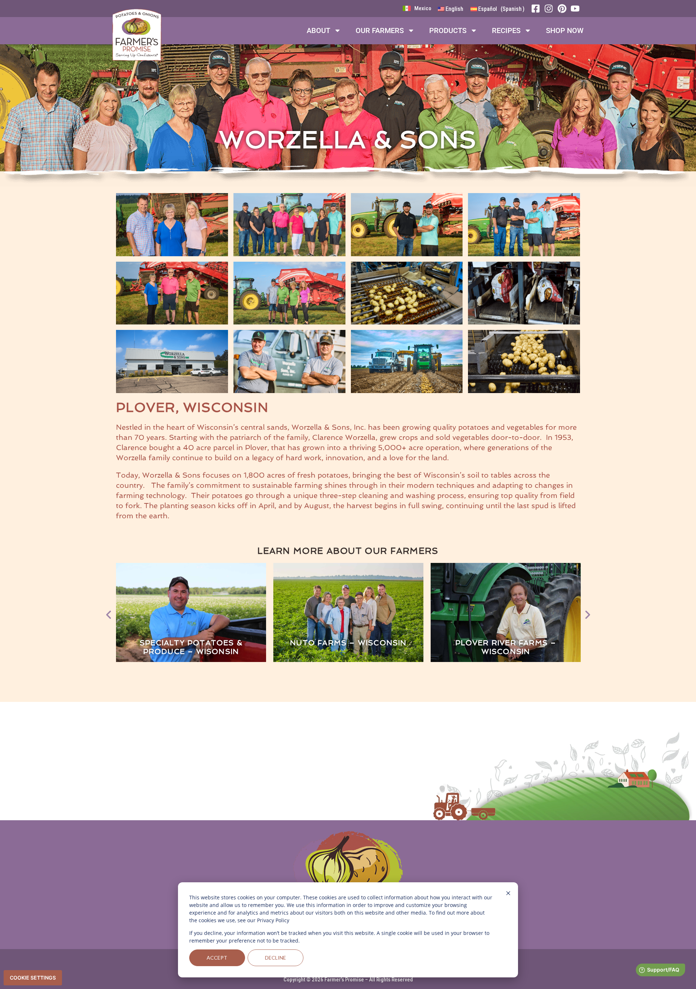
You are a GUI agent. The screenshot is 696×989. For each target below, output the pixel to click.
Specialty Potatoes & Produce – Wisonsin (191, 647)
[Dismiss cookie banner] (508, 894)
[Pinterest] (564, 8)
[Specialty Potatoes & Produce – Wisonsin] (191, 613)
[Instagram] (550, 8)
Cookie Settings (33, 977)
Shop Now (565, 30)
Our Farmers (380, 30)
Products (448, 30)
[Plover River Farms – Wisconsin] (506, 613)
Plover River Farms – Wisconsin (505, 647)
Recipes (506, 30)
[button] (108, 612)
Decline (275, 958)
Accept (217, 958)
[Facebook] (537, 8)
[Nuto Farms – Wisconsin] (348, 613)
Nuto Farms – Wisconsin (348, 642)
